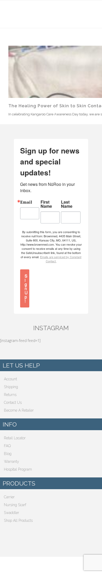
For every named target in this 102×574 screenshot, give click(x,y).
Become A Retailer (19, 410)
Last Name (66, 204)
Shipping (11, 387)
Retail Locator (15, 438)
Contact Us (13, 402)
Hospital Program (18, 469)
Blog (8, 454)
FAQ (7, 446)
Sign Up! (26, 288)
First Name (46, 204)
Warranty (11, 461)
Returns (10, 395)
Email (26, 202)
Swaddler (11, 513)
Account (10, 379)
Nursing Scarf (15, 505)
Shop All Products (18, 520)
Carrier (9, 497)
